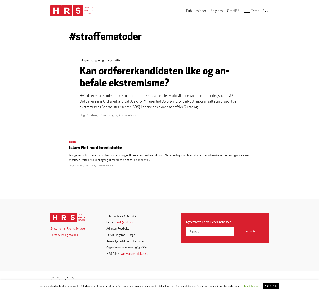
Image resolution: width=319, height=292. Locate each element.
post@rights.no (125, 222)
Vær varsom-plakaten (134, 253)
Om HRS (233, 11)
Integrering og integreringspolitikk (101, 60)
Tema (255, 11)
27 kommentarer (126, 115)
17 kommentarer (106, 166)
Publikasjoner (196, 11)
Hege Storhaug (89, 115)
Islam (72, 142)
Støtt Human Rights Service (67, 228)
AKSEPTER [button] (271, 286)
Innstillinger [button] (251, 286)
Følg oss (217, 11)
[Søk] (266, 10)
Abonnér (250, 231)
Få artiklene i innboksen (208, 222)
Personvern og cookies (64, 235)
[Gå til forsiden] (67, 217)
